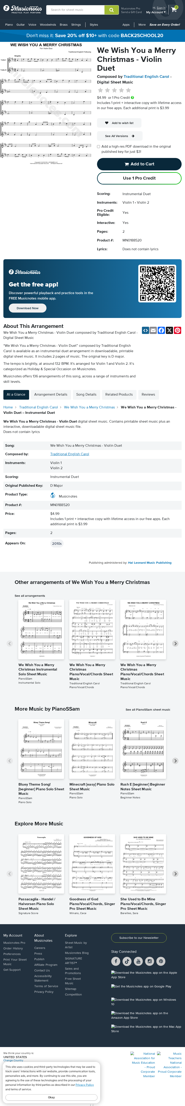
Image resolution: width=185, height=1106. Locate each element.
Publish (39, 959)
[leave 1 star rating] (100, 90)
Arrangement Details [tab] (50, 394)
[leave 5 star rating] (128, 90)
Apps (126, 24)
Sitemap (70, 989)
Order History (13, 948)
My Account (155, 12)
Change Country (13, 1060)
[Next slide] (175, 643)
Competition (73, 994)
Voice (32, 24)
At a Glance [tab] (16, 394)
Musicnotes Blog (77, 953)
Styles (94, 24)
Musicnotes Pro (130, 8)
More (143, 26)
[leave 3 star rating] (114, 90)
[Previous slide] (10, 643)
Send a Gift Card (131, 12)
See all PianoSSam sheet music (148, 709)
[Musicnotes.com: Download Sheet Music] (22, 9)
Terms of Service (46, 986)
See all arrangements (30, 595)
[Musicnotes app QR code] (157, 289)
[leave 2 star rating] (107, 90)
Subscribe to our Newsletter (139, 937)
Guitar (20, 24)
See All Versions (116, 136)
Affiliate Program (46, 964)
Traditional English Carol (146, 77)
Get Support (12, 969)
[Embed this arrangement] (145, 330)
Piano (9, 24)
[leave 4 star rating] (121, 90)
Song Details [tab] (86, 394)
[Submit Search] (111, 9)
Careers (40, 948)
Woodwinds (48, 24)
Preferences (12, 954)
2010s (57, 543)
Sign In (161, 7)
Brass (64, 24)
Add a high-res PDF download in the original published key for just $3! (136, 149)
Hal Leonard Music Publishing (149, 562)
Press (38, 953)
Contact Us (42, 970)
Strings (76, 24)
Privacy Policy (43, 991)
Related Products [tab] (119, 394)
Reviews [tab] (148, 394)
